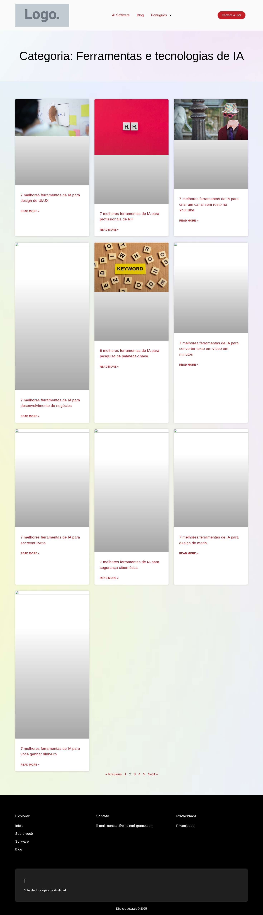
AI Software (121, 15)
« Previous (113, 774)
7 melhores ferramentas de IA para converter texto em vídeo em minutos (209, 348)
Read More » (30, 211)
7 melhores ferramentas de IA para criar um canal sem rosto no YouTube (209, 204)
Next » (153, 774)
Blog (140, 15)
